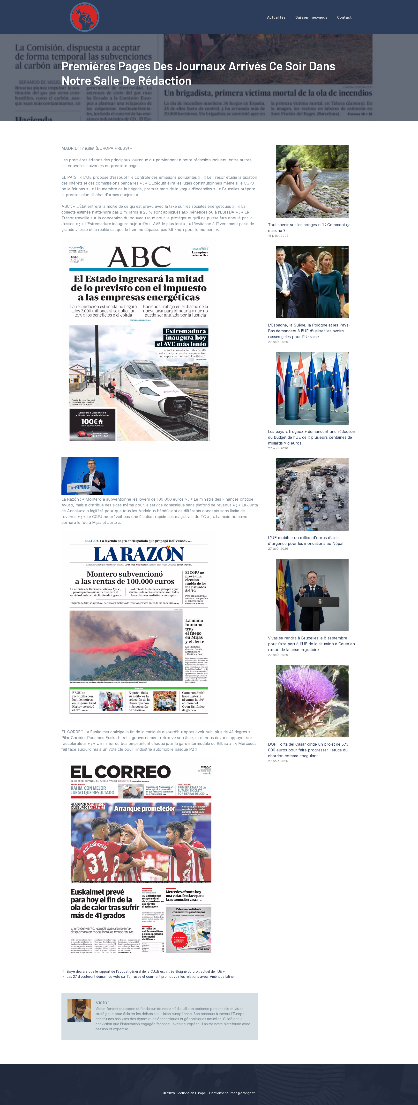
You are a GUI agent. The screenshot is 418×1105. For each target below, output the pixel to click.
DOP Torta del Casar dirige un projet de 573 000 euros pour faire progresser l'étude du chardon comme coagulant (308, 750)
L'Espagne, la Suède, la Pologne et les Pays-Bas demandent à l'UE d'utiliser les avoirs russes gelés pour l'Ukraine (309, 331)
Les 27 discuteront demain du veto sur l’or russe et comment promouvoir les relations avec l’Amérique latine (150, 977)
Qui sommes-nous (311, 17)
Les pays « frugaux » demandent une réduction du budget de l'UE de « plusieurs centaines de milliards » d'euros (311, 437)
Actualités (276, 17)
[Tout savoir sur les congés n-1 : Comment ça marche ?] (312, 215)
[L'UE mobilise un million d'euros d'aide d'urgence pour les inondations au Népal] (312, 528)
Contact (344, 17)
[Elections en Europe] (85, 16)
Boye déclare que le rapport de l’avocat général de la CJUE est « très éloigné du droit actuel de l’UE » (146, 971)
